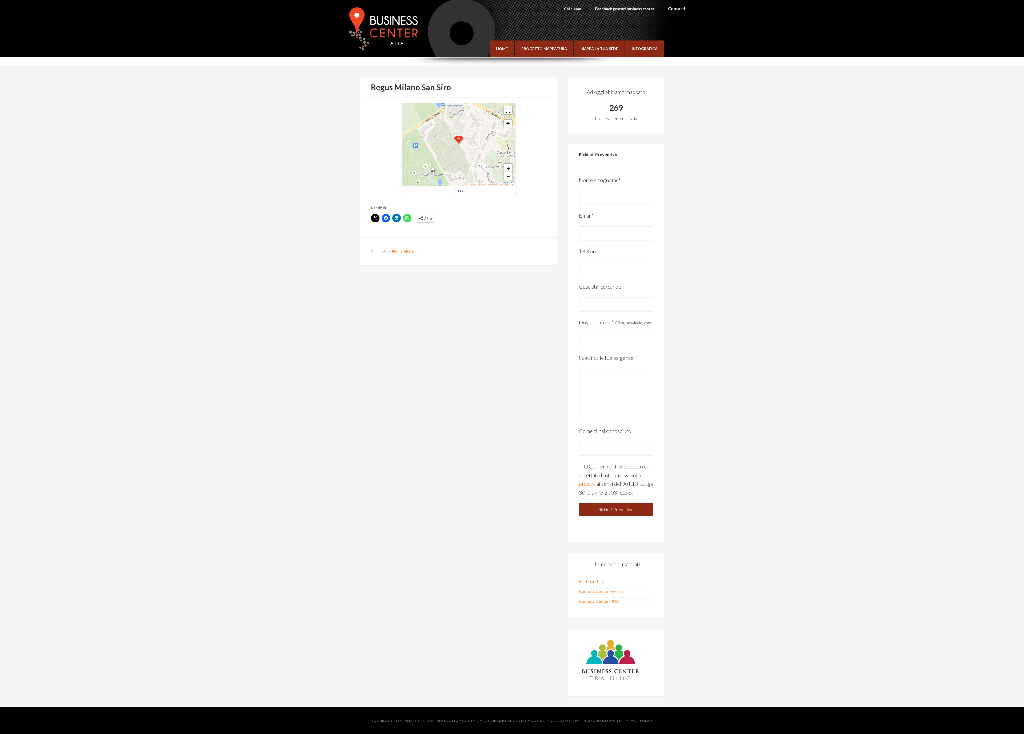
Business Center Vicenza (601, 591)
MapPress (473, 184)
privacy (587, 483)
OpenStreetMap (506, 184)
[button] (458, 140)
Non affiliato (403, 251)
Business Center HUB (599, 600)
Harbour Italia (591, 581)
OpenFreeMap (487, 184)
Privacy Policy (639, 721)
